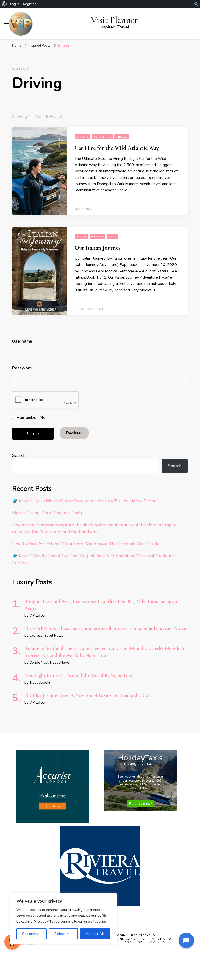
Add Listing (162, 939)
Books (81, 236)
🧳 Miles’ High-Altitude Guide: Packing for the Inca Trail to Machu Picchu (84, 501)
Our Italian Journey (98, 247)
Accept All (95, 933)
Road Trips (102, 137)
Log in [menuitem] (15, 4)
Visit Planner (114, 20)
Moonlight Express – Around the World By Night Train (79, 675)
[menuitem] (4, 4)
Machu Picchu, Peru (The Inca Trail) (47, 513)
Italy (112, 236)
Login (120, 935)
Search (19, 455)
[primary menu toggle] (6, 23)
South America (151, 942)
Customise (31, 933)
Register (74, 433)
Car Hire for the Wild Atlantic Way (117, 147)
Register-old (143, 935)
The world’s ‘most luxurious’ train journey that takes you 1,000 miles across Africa (105, 628)
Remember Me (30, 417)
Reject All (63, 933)
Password (22, 368)
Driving (82, 137)
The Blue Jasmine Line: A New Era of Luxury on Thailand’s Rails (87, 695)
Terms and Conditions (126, 939)
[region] (63, 918)
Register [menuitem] (29, 4)
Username (22, 341)
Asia (128, 942)
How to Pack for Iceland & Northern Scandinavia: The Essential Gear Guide (86, 544)
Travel (121, 137)
